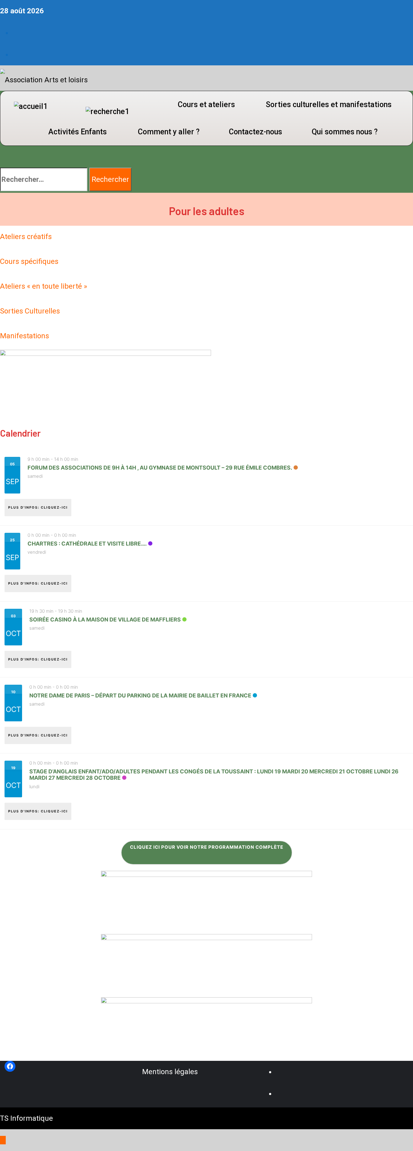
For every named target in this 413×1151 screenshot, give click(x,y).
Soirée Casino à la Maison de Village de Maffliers (105, 619)
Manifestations (24, 336)
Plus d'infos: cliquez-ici (38, 507)
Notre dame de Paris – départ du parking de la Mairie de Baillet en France (140, 695)
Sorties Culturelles (30, 311)
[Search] (3, 156)
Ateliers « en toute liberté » (43, 286)
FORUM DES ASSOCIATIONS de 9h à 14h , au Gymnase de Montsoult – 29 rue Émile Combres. (160, 467)
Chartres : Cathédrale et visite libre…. (87, 543)
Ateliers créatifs (26, 236)
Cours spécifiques (29, 261)
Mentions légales (170, 1071)
